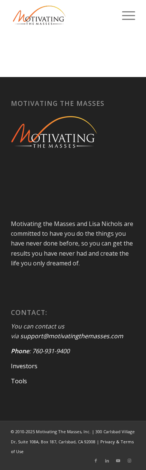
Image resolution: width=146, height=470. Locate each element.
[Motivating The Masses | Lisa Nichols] (60, 15)
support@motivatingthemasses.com (71, 336)
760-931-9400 (51, 351)
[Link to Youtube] (118, 460)
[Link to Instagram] (129, 460)
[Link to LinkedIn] (107, 460)
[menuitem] (125, 15)
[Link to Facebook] (95, 460)
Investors (24, 366)
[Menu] (125, 15)
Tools (19, 381)
